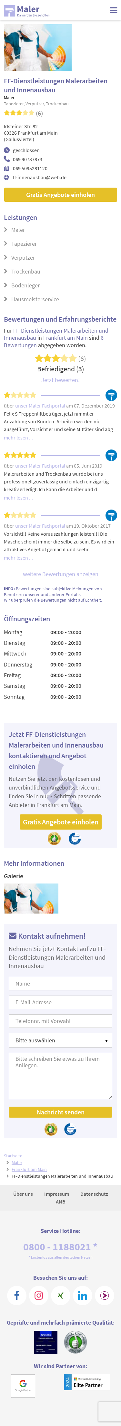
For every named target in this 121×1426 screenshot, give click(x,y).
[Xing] (60, 1295)
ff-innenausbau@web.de (39, 177)
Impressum (57, 1194)
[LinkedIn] (82, 1295)
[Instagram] (38, 1295)
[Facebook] (16, 1295)
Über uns (23, 1194)
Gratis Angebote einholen (60, 195)
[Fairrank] (104, 1295)
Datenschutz (94, 1194)
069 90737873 (27, 159)
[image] (31, 899)
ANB (61, 1201)
